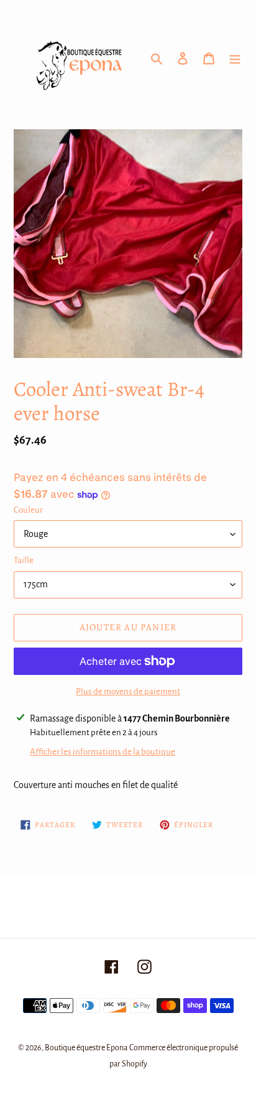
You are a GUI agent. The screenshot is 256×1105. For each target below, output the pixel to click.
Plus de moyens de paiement (128, 691)
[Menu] (235, 58)
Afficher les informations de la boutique (102, 751)
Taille (24, 560)
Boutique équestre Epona (86, 1047)
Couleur (28, 510)
